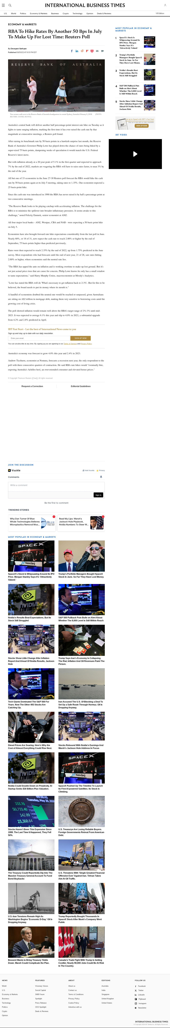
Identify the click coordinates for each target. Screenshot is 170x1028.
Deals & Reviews (104, 13)
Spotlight (38, 999)
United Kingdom (108, 999)
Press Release (40, 1003)
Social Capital (40, 990)
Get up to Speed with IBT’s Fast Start (140, 119)
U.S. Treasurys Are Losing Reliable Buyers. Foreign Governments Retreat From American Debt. (81, 832)
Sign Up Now (141, 126)
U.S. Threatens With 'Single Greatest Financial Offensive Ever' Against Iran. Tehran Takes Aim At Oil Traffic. (81, 876)
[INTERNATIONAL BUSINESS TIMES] (85, 5)
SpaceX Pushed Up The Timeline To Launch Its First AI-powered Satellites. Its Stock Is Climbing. (80, 789)
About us (71, 986)
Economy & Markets (38, 13)
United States (107, 1003)
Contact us (72, 990)
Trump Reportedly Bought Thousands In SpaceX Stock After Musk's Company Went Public (80, 919)
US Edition (160, 13)
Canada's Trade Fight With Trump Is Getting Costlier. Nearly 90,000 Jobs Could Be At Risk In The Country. (81, 963)
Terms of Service (70, 344)
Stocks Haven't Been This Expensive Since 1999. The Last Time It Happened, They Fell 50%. (30, 832)
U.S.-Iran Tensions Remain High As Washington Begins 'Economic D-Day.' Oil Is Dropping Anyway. (30, 919)
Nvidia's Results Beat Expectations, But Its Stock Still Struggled (128, 73)
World (13, 13)
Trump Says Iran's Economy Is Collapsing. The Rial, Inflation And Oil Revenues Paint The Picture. (81, 661)
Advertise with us (75, 1007)
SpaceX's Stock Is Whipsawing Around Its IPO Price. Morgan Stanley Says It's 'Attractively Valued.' (31, 577)
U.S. (5, 13)
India (103, 990)
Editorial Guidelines (81, 386)
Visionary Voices (41, 986)
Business (55, 13)
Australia (105, 986)
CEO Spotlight (40, 1007)
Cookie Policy (73, 1003)
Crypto (66, 13)
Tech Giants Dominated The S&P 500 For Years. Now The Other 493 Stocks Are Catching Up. (28, 705)
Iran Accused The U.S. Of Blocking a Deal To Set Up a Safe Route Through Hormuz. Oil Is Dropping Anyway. (80, 705)
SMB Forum (39, 994)
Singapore (105, 994)
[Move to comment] (102, 51)
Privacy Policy (86, 344)
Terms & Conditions (76, 994)
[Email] (97, 51)
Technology (77, 13)
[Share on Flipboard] (87, 51)
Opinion (89, 13)
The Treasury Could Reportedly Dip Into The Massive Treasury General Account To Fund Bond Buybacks (30, 876)
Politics (23, 13)
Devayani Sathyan (19, 48)
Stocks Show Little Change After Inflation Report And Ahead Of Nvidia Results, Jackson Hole (31, 661)
